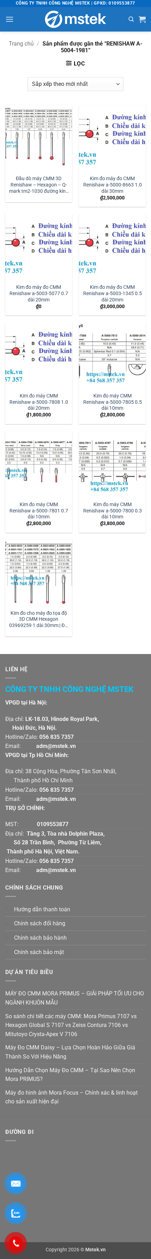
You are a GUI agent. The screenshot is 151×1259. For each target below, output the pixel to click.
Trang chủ (21, 43)
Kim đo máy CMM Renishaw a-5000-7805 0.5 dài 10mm (112, 402)
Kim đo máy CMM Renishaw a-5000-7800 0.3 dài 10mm (112, 510)
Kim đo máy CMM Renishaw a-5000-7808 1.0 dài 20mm (38, 402)
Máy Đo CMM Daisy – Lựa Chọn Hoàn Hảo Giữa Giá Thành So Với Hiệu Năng (70, 1052)
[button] (9, 19)
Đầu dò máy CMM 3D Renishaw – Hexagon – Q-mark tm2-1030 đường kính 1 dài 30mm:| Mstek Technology (38, 185)
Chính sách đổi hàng (39, 923)
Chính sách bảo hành (40, 937)
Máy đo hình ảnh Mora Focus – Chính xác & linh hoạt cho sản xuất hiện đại (71, 1097)
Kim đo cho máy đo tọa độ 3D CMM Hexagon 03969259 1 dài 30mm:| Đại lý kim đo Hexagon (38, 620)
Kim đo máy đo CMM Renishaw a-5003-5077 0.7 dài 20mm (38, 293)
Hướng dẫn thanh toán (42, 909)
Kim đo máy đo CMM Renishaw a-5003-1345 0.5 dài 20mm (112, 293)
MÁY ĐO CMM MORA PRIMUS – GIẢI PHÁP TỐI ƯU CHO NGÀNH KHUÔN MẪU (74, 998)
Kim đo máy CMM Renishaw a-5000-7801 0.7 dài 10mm (38, 510)
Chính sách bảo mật (39, 952)
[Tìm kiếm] (131, 19)
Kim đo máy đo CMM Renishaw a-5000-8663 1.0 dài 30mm (112, 184)
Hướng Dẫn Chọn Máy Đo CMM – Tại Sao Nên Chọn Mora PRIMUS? (70, 1075)
